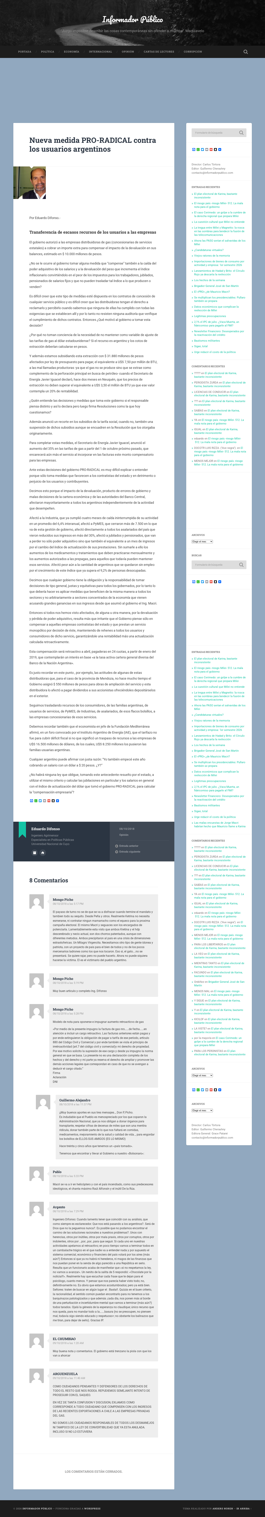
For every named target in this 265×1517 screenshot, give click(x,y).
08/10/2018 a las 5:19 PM (68, 983)
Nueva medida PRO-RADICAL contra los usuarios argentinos (92, 144)
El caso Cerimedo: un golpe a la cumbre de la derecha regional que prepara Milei (220, 214)
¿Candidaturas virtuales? (209, 250)
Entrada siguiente (129, 851)
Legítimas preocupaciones (210, 316)
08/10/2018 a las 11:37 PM (75, 1104)
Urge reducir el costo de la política (215, 352)
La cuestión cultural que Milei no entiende (219, 222)
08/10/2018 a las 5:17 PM (68, 903)
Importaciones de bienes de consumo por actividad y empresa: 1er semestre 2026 (219, 263)
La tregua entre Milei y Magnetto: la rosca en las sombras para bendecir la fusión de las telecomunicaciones (219, 231)
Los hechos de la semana (209, 280)
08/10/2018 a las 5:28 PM (68, 1013)
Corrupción (193, 51)
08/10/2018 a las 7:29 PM (68, 1211)
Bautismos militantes (207, 340)
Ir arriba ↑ (244, 1508)
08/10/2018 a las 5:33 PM (68, 1176)
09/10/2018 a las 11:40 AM (69, 1378)
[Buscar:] (219, 132)
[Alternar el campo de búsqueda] (246, 52)
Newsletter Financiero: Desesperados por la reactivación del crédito (219, 333)
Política (47, 51)
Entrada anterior (128, 846)
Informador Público (132, 19)
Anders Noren (223, 1508)
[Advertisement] (132, 85)
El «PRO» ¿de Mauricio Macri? (212, 291)
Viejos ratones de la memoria (212, 255)
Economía (71, 51)
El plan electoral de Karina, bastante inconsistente (215, 375)
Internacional (100, 51)
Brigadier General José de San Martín (216, 286)
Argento (59, 1207)
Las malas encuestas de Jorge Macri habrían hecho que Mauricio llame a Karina (220, 824)
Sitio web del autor (42, 852)
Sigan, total (201, 346)
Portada (24, 51)
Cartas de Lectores (159, 51)
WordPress (92, 1508)
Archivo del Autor (34, 852)
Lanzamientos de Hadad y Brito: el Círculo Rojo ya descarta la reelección (219, 272)
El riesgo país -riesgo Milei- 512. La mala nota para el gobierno (218, 205)
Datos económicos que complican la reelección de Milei (216, 308)
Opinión (128, 51)
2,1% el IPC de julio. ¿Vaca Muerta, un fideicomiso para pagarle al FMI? (216, 323)
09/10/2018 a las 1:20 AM (68, 1343)
